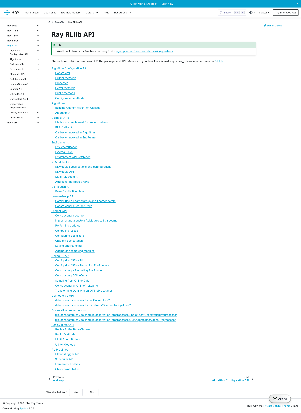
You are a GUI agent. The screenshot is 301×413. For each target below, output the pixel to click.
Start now (167, 3)
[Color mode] (252, 12)
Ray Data (12, 25)
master (263, 12)
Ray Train (12, 30)
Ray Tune (12, 35)
